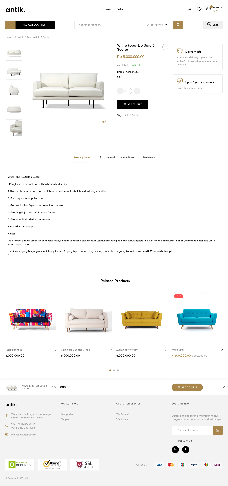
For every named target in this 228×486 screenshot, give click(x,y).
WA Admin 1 (122, 414)
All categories (155, 25)
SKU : (120, 77)
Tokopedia (67, 414)
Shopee (65, 419)
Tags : (120, 115)
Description (81, 157)
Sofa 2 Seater (131, 115)
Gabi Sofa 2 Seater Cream (76, 350)
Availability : (124, 65)
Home (106, 9)
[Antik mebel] (11, 404)
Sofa (119, 9)
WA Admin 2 (123, 419)
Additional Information (116, 157)
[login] (190, 10)
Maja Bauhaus (13, 350)
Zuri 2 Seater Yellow (127, 350)
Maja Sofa (178, 350)
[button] (214, 9)
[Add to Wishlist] (165, 47)
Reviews (149, 157)
